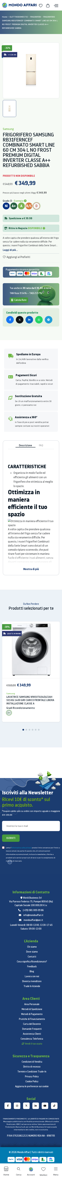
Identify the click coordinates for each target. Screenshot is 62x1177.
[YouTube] (45, 1106)
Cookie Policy (31, 1081)
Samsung (10, 693)
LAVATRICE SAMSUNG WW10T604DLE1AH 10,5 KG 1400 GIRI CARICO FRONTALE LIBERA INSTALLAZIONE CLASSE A (30, 700)
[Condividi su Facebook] (10, 319)
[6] (39, 730)
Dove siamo (32, 951)
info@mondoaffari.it (33, 915)
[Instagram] (17, 1106)
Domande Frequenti (32, 1028)
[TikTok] (54, 1106)
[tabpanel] (31, 70)
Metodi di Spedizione (32, 1009)
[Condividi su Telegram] (48, 319)
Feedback (32, 966)
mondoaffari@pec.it (33, 920)
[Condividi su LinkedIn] (29, 319)
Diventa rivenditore (32, 981)
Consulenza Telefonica (32, 1038)
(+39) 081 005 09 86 (33, 910)
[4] (32, 730)
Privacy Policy (32, 1076)
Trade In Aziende (32, 986)
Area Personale (31, 1004)
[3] (29, 730)
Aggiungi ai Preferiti (18, 257)
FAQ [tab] (41, 445)
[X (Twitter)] (26, 1106)
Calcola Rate (20, 300)
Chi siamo (32, 946)
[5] (36, 730)
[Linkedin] (35, 1106)
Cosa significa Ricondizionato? (32, 961)
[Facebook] (7, 1106)
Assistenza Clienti (32, 1033)
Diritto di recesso (31, 1066)
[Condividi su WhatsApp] (39, 319)
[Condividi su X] (19, 319)
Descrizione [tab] (25, 445)
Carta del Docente (32, 1023)
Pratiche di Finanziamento (32, 1019)
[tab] (9, 108)
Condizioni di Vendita (32, 1061)
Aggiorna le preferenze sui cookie (32, 1086)
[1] (23, 730)
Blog (32, 971)
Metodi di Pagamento (32, 1014)
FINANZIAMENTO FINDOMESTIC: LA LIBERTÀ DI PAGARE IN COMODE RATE (31, 1119)
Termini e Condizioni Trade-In (31, 1071)
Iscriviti (10, 838)
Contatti (32, 956)
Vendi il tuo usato (33, 1043)
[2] (26, 730)
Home (4, 16)
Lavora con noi (32, 976)
